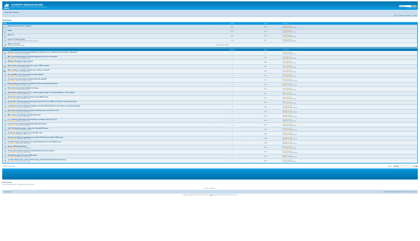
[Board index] (7, 5)
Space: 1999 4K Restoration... (17, 146)
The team (386, 191)
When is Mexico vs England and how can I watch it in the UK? (29, 70)
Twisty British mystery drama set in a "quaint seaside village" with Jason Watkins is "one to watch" (41, 92)
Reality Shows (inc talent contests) (19, 26)
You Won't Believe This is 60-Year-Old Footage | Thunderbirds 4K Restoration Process (37, 160)
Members (402, 15)
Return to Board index (9, 166)
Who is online (6, 182)
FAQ (396, 15)
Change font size (415, 12)
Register (409, 15)
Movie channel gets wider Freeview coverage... (23, 88)
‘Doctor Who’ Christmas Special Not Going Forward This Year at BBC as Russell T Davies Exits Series (42, 101)
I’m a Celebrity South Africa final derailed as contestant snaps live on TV (32, 119)
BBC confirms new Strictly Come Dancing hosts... (24, 115)
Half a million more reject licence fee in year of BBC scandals (28, 65)
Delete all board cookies (396, 191)
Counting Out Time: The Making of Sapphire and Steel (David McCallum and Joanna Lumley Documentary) (44, 106)
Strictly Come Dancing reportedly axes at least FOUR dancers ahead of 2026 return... (36, 137)
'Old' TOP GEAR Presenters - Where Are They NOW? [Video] (28, 128)
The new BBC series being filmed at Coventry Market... (26, 74)
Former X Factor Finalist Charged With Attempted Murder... (28, 124)
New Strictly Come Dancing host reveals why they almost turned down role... (34, 110)
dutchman (287, 26)
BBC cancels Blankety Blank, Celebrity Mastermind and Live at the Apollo (32, 56)
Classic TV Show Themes (16, 39)
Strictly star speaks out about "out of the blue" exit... (25, 133)
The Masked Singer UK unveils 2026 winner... (23, 155)
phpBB (190, 194)
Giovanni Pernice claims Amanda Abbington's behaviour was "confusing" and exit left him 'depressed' (42, 52)
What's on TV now (14, 44)
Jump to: (390, 166)
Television (16, 12)
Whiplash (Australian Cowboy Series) (20, 61)
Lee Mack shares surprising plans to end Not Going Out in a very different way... (35, 142)
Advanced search (412, 7)
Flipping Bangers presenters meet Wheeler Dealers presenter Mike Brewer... (33, 83)
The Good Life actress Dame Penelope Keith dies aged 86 (27, 79)
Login (415, 15)
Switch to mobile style (210, 188)
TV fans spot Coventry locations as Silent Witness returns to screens (31, 151)
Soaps (10, 30)
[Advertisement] (56, 174)
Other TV (11, 35)
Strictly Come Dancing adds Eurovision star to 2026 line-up (28, 97)
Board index (8, 12)
